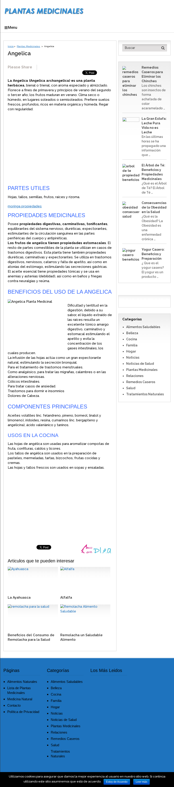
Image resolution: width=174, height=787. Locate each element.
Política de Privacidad (23, 712)
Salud (130, 388)
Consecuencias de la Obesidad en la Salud (154, 207)
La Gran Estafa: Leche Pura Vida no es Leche (154, 125)
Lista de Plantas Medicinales (19, 690)
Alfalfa (66, 597)
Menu (12, 27)
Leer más (141, 781)
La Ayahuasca (19, 597)
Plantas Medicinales (28, 46)
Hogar (131, 351)
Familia (132, 345)
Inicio (11, 46)
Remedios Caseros (140, 382)
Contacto (14, 705)
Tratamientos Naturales (145, 394)
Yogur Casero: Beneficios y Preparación (153, 254)
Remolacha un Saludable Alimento (81, 637)
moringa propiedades (25, 206)
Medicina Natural (19, 699)
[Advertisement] (60, 148)
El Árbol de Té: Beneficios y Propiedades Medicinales (153, 172)
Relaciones (134, 376)
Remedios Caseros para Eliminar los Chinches (152, 74)
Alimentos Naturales (22, 682)
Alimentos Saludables (143, 327)
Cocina (131, 339)
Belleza (132, 333)
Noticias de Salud (140, 363)
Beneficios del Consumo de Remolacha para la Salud (31, 637)
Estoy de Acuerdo (117, 781)
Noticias (132, 357)
